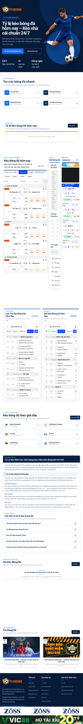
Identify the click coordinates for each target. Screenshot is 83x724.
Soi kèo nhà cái (46, 701)
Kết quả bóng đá (33, 690)
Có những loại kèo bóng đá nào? (41, 529)
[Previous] (2, 595)
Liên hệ (63, 683)
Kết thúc (23, 331)
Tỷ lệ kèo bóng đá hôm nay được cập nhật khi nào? (41, 523)
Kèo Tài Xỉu (45, 694)
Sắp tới (30, 331)
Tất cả (9, 331)
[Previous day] (7, 327)
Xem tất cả (74, 417)
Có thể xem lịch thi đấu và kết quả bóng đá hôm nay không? (41, 547)
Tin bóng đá (31, 697)
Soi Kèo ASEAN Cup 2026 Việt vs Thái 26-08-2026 (41, 572)
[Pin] (57, 220)
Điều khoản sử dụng (67, 690)
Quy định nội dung (66, 694)
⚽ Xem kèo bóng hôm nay (13, 51)
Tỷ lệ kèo (44, 683)
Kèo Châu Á (45, 690)
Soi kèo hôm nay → (33, 51)
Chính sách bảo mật (67, 686)
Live (16, 331)
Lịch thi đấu (31, 686)
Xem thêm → (76, 564)
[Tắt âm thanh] (45, 181)
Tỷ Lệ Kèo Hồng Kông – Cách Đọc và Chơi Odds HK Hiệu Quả (21, 661)
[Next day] (25, 327)
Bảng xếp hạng (32, 694)
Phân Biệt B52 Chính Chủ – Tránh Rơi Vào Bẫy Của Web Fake (61, 661)
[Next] (80, 595)
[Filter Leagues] (37, 327)
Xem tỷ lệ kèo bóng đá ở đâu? (41, 535)
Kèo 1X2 (44, 697)
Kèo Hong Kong (46, 686)
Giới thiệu (31, 683)
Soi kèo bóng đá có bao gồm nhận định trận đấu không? (41, 541)
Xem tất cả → (73, 125)
